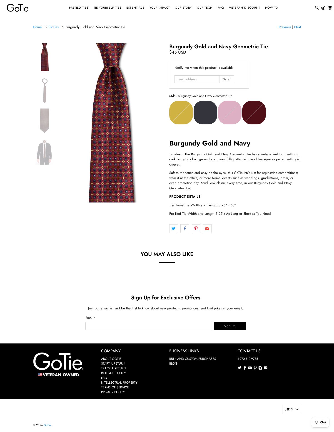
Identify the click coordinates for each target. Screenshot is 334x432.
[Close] (229, 174)
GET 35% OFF (167, 244)
